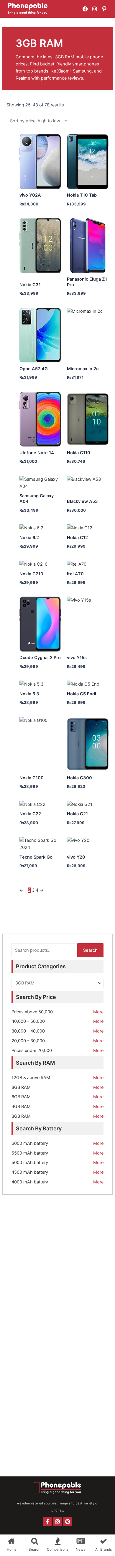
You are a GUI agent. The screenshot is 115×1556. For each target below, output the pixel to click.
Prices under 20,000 (32, 1050)
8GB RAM (21, 1087)
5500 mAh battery (30, 1153)
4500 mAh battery (30, 1172)
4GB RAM (21, 1106)
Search (90, 950)
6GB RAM (21, 1096)
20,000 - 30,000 (28, 1040)
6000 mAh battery (30, 1143)
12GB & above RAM (31, 1077)
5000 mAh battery (30, 1162)
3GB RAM (21, 1116)
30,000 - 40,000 (28, 1031)
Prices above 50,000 (32, 1012)
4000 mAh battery (30, 1182)
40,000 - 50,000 (28, 1021)
